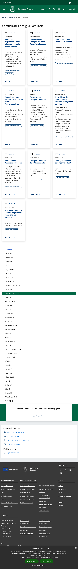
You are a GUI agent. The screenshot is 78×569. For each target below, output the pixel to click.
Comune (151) (9, 281)
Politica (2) (8, 345)
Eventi (60, 505)
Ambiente (42, 501)
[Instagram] (58, 9)
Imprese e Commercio (27, 496)
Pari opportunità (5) (11, 341)
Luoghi (60, 502)
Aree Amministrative (8, 489)
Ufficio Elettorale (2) (11, 397)
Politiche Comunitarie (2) (13, 349)
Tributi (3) (8, 389)
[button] (39, 565)
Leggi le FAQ (24, 530)
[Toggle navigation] (4, 9)
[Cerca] (74, 9)
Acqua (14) (8, 253)
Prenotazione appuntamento (25, 522)
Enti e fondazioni (6, 496)
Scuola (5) (8, 365)
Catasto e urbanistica (27, 499)
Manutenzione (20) (11, 329)
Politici (3, 499)
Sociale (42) (8, 373)
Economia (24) (9, 305)
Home (4, 17)
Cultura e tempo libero (27, 489)
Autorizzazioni (44, 511)
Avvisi (60, 492)
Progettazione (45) (11, 353)
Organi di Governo (7, 486)
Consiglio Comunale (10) (12, 293)
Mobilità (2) (8, 333)
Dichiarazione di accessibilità (44, 535)
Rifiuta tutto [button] (46, 561)
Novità (11, 17)
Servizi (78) (8, 369)
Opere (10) (8, 337)
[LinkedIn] (63, 9)
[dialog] (39, 557)
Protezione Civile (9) (11, 357)
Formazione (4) (9, 317)
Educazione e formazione (47, 486)
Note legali (42, 530)
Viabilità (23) (9, 401)
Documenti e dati (6, 506)
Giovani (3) (8, 321)
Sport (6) (7, 381)
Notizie (60, 486)
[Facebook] (48, 9)
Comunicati (12, 33)
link (57, 557)
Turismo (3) (8, 393)
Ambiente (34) (9, 261)
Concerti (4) (8, 289)
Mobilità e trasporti (26, 503)
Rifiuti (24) (8, 361)
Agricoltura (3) (9, 257)
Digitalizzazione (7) (11, 301)
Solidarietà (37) (9, 377)
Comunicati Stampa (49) (12, 285)
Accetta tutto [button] (31, 561)
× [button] (76, 548)
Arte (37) (7, 265)
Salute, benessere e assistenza (45, 506)
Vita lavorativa (25, 492)
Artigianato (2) (9, 269)
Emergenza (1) (9, 313)
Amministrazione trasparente (44, 522)
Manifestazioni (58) (11, 325)
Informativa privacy (45, 527)
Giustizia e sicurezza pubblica (46, 490)
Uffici (2, 492)
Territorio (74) (9, 385)
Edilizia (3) (8, 309)
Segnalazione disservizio (28, 527)
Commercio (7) (9, 277)
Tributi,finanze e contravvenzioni (44, 496)
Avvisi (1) (8, 273)
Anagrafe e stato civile (27, 486)
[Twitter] (53, 9)
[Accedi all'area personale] (69, 2)
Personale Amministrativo (9, 503)
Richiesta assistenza (26, 534)
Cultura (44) (8, 297)
